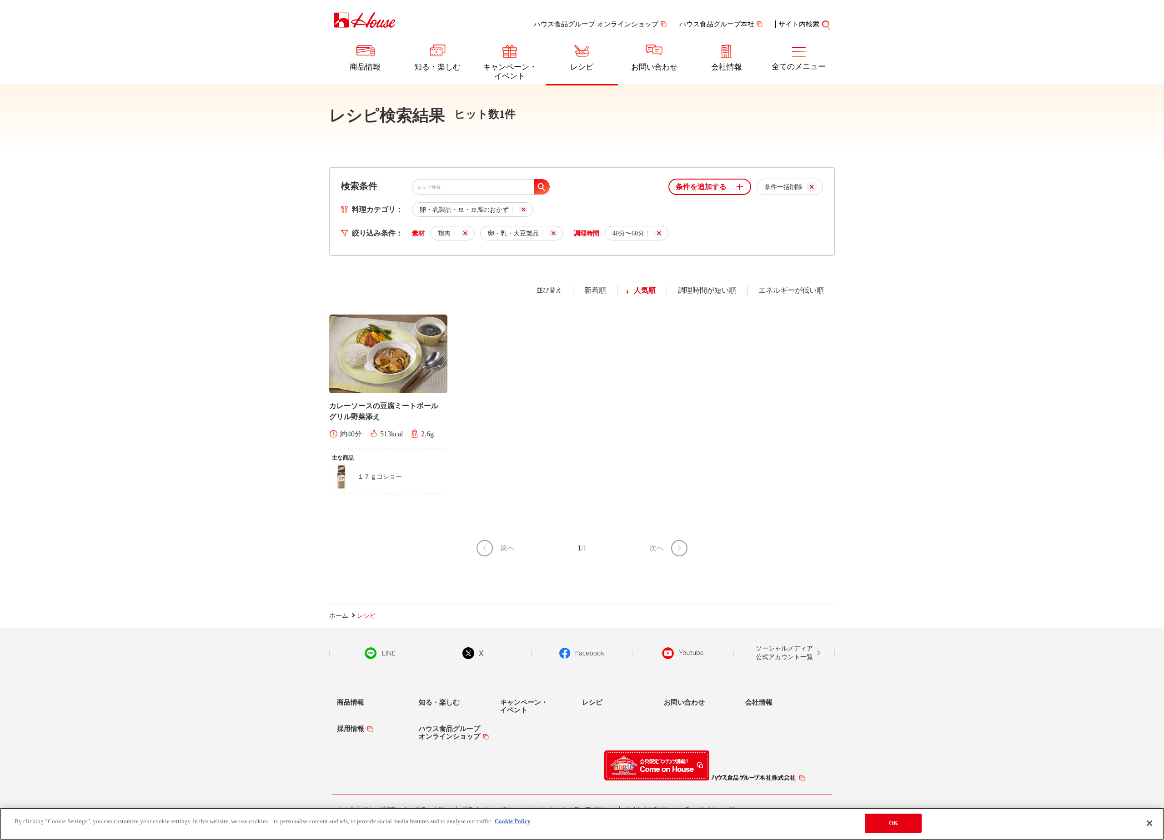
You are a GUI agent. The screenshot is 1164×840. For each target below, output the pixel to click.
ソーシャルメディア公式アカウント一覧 (784, 653)
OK (893, 823)
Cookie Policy (513, 821)
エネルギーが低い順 (791, 290)
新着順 (595, 290)
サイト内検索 (798, 24)
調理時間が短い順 (707, 290)
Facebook (581, 653)
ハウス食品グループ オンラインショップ (596, 24)
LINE (380, 653)
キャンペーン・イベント (510, 71)
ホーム (338, 615)
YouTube (683, 653)
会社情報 (726, 67)
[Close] (1149, 823)
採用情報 (350, 728)
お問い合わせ (654, 67)
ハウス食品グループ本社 (716, 24)
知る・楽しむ (437, 67)
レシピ (581, 67)
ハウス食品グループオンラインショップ (449, 732)
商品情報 (365, 67)
